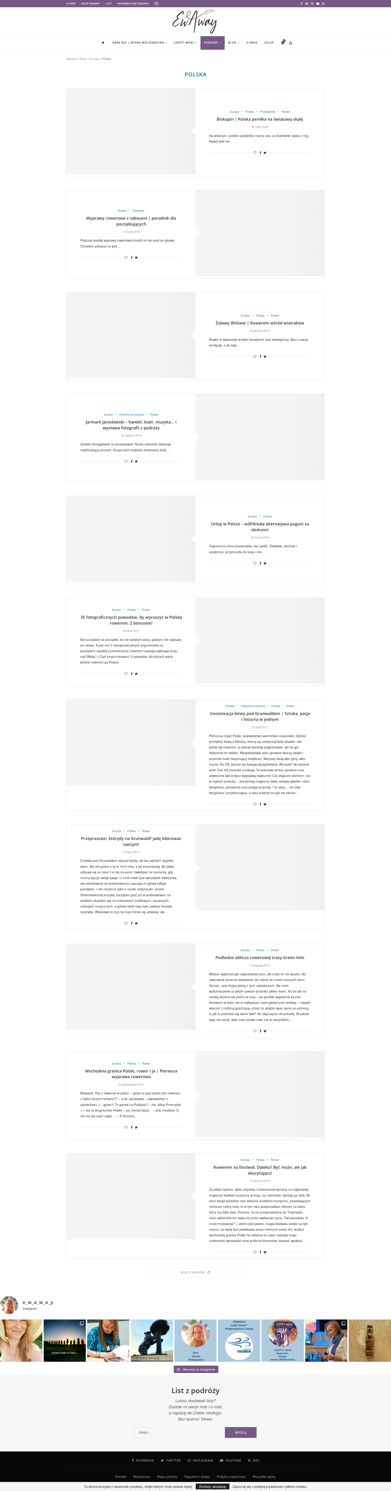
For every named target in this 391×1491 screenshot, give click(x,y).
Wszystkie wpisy (264, 1476)
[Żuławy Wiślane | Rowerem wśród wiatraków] (131, 335)
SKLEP (269, 43)
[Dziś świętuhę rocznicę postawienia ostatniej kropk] (65, 1340)
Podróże (211, 43)
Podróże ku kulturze (131, 414)
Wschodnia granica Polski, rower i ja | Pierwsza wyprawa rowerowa (131, 1073)
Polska (250, 111)
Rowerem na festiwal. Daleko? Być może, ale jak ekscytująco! (260, 1170)
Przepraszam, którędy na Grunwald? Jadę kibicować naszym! (131, 841)
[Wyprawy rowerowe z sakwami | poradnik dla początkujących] (260, 233)
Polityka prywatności (231, 1476)
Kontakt (120, 1476)
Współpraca (141, 1476)
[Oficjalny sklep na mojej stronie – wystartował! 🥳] (239, 1340)
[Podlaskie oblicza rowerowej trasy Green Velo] (131, 987)
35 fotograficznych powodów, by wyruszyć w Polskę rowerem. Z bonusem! (131, 620)
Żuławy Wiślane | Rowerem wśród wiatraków (260, 323)
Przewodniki (267, 111)
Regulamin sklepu (197, 1476)
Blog (232, 43)
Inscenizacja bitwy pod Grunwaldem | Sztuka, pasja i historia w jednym (260, 716)
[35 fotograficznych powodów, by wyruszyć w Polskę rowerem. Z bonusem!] (260, 641)
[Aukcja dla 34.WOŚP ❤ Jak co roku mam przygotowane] (370, 1340)
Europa (94, 59)
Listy (108, 3)
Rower (286, 111)
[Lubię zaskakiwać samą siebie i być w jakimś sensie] (152, 1340)
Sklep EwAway (90, 3)
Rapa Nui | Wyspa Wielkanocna (138, 43)
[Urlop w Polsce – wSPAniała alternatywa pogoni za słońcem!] (131, 539)
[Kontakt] (156, 3)
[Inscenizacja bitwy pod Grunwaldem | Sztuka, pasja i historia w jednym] (131, 742)
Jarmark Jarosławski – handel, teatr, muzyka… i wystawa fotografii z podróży (131, 424)
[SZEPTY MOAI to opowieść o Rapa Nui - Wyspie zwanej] (283, 1340)
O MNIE (71, 3)
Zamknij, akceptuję (212, 1486)
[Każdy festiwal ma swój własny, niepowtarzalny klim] (108, 1340)
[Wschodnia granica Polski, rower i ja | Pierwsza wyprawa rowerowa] (260, 1094)
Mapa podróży (167, 1476)
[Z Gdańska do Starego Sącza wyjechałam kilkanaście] (326, 1340)
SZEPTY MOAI (184, 43)
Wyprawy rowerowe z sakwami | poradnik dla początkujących (131, 221)
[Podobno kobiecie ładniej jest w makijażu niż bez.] (21, 1340)
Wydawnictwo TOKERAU (133, 3)
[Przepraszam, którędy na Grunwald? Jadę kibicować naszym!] (260, 867)
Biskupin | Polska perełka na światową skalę (260, 119)
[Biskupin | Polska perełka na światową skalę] (131, 131)
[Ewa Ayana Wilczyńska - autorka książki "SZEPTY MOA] (195, 1340)
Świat (83, 59)
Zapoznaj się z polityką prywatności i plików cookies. (270, 1486)
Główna (72, 59)
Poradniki (138, 210)
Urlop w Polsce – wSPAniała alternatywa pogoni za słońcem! (260, 526)
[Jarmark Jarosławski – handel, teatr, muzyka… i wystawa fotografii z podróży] (260, 437)
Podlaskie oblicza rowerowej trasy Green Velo (259, 957)
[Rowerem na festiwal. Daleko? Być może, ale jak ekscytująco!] (131, 1196)
